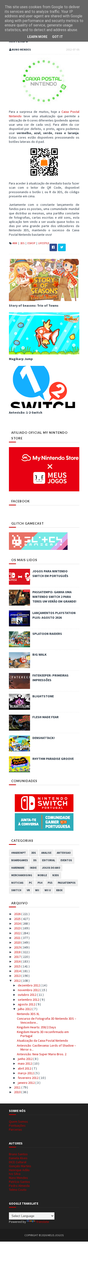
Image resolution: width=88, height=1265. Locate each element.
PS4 (40, 882)
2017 (17, 957)
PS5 (50, 882)
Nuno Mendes (18, 1178)
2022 (17, 933)
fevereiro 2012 (28, 1078)
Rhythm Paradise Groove (53, 759)
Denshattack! (43, 738)
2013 (17, 976)
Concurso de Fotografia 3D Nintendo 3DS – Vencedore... (46, 1020)
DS (35, 860)
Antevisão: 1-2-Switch (25, 412)
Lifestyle (43, 243)
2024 (17, 923)
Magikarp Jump (21, 359)
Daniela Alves (18, 1158)
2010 (17, 1092)
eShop (31, 243)
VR (28, 890)
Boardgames (19, 860)
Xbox (59, 890)
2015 (17, 966)
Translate (42, 1222)
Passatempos (67, 882)
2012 (17, 980)
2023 (17, 928)
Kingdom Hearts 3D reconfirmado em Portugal (43, 1034)
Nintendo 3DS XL (28, 1014)
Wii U (48, 890)
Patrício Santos (19, 1182)
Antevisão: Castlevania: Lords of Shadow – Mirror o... (46, 1047)
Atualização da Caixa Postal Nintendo (42, 1040)
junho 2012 (25, 1059)
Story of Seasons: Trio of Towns (33, 305)
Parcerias (15, 1129)
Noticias (17, 882)
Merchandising (21, 875)
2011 (17, 1087)
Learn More (37, 37)
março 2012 (26, 1073)
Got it (57, 37)
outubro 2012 (27, 995)
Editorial (48, 860)
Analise (46, 852)
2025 (17, 919)
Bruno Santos (18, 1154)
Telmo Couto (18, 1190)
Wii (37, 890)
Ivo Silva (14, 1174)
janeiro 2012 (26, 1083)
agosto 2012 (27, 1004)
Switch (16, 890)
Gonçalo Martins (20, 1166)
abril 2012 (25, 1068)
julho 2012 (25, 1009)
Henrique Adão (19, 1170)
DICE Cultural (17, 1162)
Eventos (66, 860)
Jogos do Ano (51, 867)
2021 (17, 938)
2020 (17, 942)
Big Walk (39, 654)
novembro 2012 (29, 990)
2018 (17, 952)
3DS (22, 243)
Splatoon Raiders (47, 634)
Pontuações (17, 1125)
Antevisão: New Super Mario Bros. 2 (41, 1054)
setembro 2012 (29, 999)
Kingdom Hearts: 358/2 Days (36, 1027)
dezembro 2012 (29, 985)
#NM (15, 243)
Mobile (42, 875)
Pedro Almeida (19, 1186)
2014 (17, 971)
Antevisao (64, 852)
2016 (17, 961)
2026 (17, 914)
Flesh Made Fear (45, 717)
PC (30, 882)
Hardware (17, 867)
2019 (17, 947)
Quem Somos (18, 1121)
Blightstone (43, 696)
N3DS (55, 875)
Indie (33, 867)
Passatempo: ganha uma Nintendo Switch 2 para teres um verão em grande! (54, 596)
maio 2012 (25, 1063)
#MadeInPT (18, 852)
